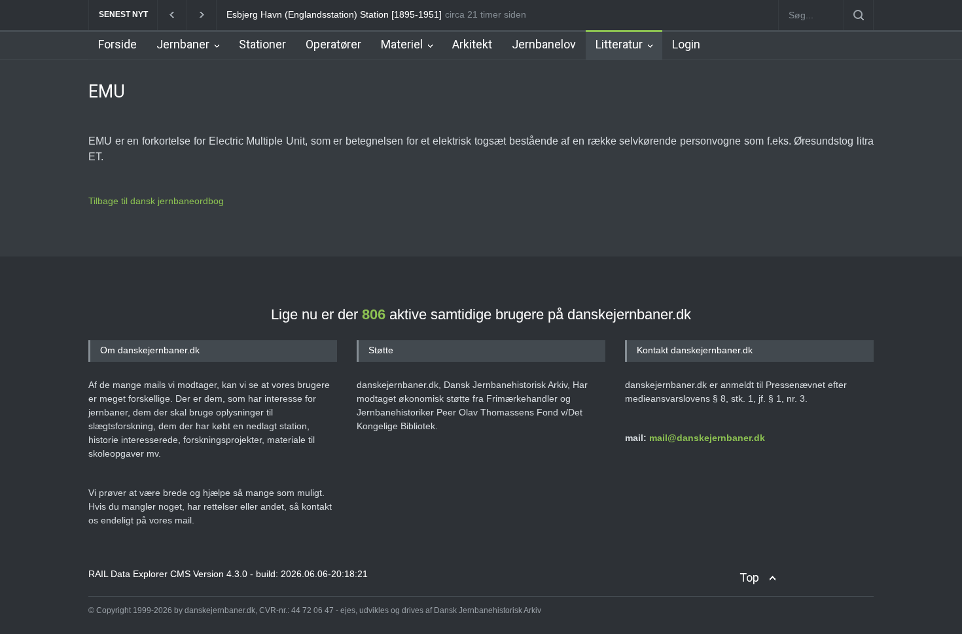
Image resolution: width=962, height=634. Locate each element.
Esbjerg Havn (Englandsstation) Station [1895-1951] (334, 14)
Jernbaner (182, 44)
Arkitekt (472, 44)
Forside (117, 44)
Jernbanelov (544, 44)
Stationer (262, 44)
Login (686, 44)
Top (749, 577)
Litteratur (619, 44)
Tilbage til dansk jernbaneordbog (156, 200)
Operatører (333, 44)
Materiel (402, 44)
